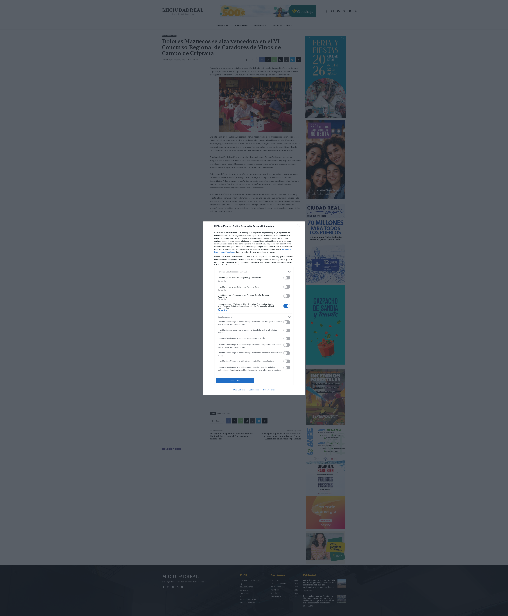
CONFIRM (235, 380)
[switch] (286, 277)
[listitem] (254, 271)
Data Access (254, 390)
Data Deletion (239, 390)
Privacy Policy (269, 390)
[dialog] (254, 308)
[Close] (299, 226)
